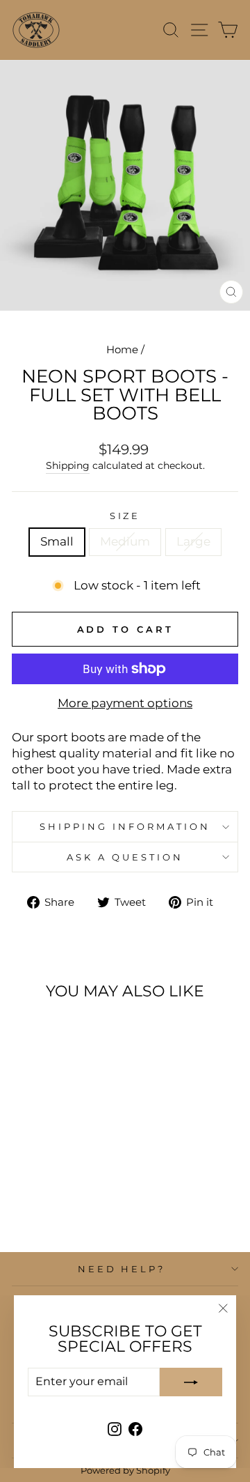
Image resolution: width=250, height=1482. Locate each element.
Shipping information (125, 826)
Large (193, 541)
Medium (125, 541)
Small (57, 541)
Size (125, 515)
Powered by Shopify (125, 1470)
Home (122, 349)
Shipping (68, 465)
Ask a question (125, 857)
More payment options (125, 703)
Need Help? (122, 1268)
